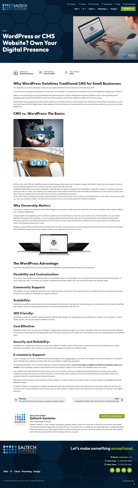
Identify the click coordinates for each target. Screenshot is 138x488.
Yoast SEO (76, 317)
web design (30, 102)
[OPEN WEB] (79, 9)
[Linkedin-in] (123, 470)
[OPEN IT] (85, 9)
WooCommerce (70, 359)
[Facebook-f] (112, 470)
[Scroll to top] (134, 484)
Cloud (17, 471)
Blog (5, 31)
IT (11, 471)
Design (37, 471)
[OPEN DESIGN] (118, 9)
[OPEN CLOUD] (95, 9)
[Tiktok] (129, 470)
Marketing (27, 471)
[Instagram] (118, 470)
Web (6, 471)
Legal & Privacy (128, 481)
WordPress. (17, 98)
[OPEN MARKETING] (107, 9)
